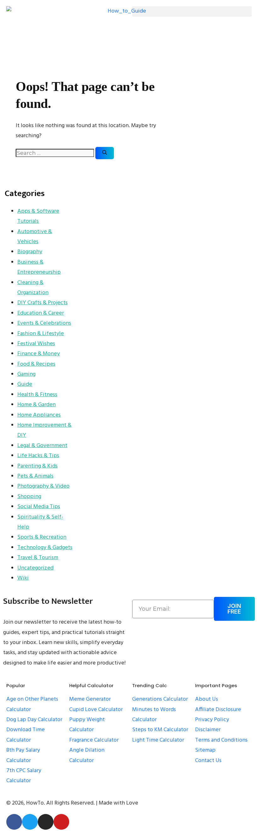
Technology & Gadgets (44, 547)
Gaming (26, 374)
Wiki (23, 578)
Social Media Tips (38, 506)
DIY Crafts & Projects (42, 302)
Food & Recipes (36, 364)
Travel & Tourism (37, 557)
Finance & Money (38, 353)
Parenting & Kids (37, 466)
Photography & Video (43, 486)
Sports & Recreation (41, 537)
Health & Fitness (37, 394)
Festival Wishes (36, 343)
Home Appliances (39, 415)
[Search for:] (55, 153)
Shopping (29, 496)
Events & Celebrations (44, 323)
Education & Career (40, 313)
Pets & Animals (35, 476)
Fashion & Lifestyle (40, 333)
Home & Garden (36, 404)
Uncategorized (35, 568)
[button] (192, 11)
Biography (29, 251)
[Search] (104, 153)
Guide (24, 384)
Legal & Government (42, 445)
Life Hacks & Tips (38, 455)
